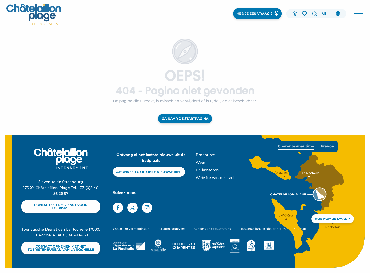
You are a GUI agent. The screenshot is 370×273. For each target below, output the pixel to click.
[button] (314, 13)
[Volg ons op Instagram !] (147, 207)
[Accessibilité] (295, 14)
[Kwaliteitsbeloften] (235, 246)
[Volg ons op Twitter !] (132, 207)
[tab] (296, 146)
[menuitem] (33, 14)
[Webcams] (338, 13)
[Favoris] (304, 13)
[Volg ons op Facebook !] (118, 207)
